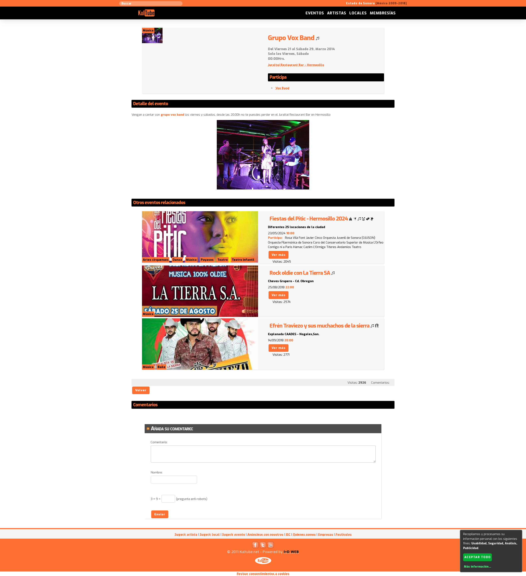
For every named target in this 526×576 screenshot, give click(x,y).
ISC (288, 534)
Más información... (477, 567)
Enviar (159, 514)
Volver (140, 390)
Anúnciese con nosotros (265, 534)
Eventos (315, 13)
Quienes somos (304, 534)
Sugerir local (210, 534)
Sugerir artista (186, 534)
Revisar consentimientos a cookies (263, 574)
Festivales (344, 534)
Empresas (325, 534)
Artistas (336, 13)
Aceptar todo (477, 557)
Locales (358, 13)
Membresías (383, 13)
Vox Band (282, 88)
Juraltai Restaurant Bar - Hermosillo (296, 65)
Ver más (278, 255)
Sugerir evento (233, 534)
